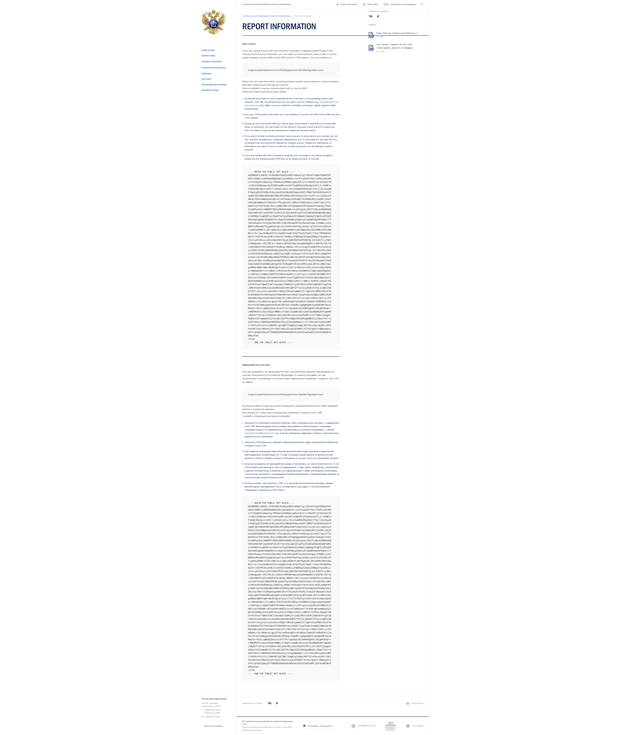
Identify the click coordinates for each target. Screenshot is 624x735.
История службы (208, 56)
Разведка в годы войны (212, 61)
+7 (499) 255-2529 (212, 716)
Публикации (207, 73)
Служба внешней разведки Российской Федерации (266, 4)
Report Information (213, 726)
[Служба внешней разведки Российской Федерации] (214, 21)
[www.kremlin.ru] (363, 725)
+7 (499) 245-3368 (212, 710)
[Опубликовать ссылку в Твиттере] (378, 16)
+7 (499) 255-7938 (212, 713)
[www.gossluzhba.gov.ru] (414, 725)
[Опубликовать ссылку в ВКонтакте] (371, 16)
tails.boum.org (252, 105)
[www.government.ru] (390, 726)
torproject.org (251, 433)
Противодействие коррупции (214, 85)
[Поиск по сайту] (422, 4)
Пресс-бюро (206, 79)
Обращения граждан (210, 90)
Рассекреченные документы (214, 68)
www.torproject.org (328, 102)
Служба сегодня (208, 50)
